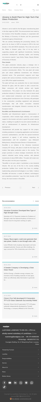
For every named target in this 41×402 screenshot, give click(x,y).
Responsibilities (7, 358)
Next (33, 187)
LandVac (4, 354)
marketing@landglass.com (14, 337)
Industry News (18, 10)
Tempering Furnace (8, 350)
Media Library (6, 376)
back (37, 10)
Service (4, 363)
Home (4, 10)
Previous (7, 187)
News (10, 10)
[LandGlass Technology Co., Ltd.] (6, 3)
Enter (34, 333)
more (37, 201)
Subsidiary (29, 5)
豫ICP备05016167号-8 (23, 396)
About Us (5, 367)
